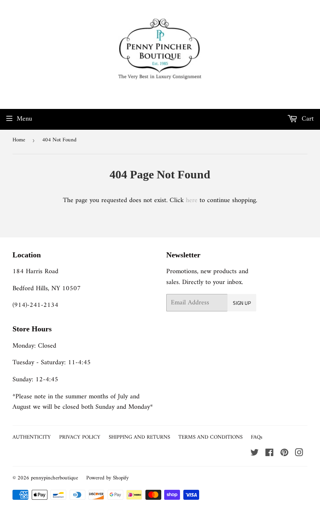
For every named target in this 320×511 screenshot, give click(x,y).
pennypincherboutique (54, 478)
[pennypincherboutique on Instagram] (299, 454)
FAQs (256, 437)
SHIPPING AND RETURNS (139, 437)
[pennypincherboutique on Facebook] (269, 454)
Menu (24, 119)
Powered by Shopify (107, 478)
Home (18, 140)
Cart (307, 119)
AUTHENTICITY (31, 437)
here (192, 200)
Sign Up (242, 303)
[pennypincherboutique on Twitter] (254, 454)
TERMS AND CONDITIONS (210, 437)
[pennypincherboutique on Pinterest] (284, 454)
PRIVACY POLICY (79, 437)
